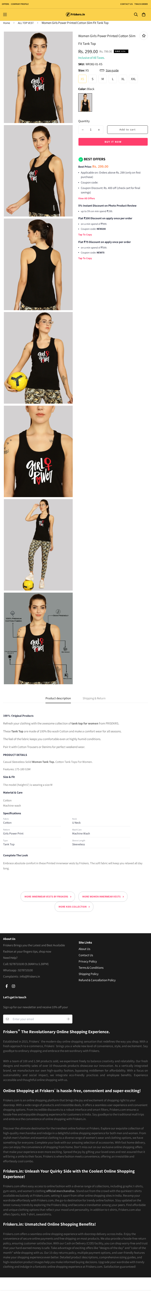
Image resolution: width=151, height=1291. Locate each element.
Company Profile (20, 4)
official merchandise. (61, 1191)
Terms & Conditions (91, 968)
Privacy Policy (88, 961)
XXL (133, 79)
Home (6, 23)
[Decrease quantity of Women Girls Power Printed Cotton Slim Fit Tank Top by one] (82, 130)
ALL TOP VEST (26, 23)
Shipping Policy (89, 974)
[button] (143, 14)
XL (123, 79)
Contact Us (126, 4)
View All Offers (86, 198)
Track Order (141, 4)
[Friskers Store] (75, 15)
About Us (84, 949)
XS (82, 79)
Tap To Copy (85, 234)
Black (85, 102)
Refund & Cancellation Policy (97, 980)
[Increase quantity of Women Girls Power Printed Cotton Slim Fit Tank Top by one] (99, 130)
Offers (5, 4)
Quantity (84, 121)
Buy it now (113, 141)
